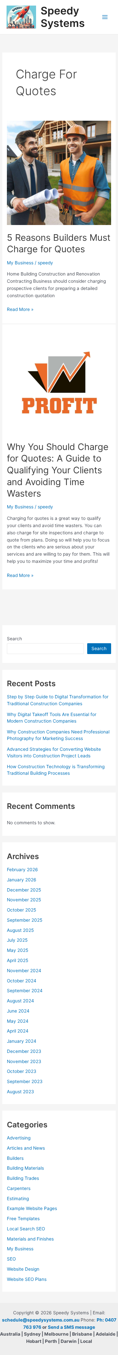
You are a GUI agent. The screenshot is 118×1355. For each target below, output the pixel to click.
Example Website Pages (32, 1208)
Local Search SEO (26, 1228)
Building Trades (23, 1178)
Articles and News (26, 1148)
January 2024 (21, 1041)
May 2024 (18, 1021)
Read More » (20, 309)
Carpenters (18, 1188)
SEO (11, 1259)
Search (14, 638)
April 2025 (17, 960)
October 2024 (21, 980)
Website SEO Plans (27, 1279)
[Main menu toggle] (105, 17)
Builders (15, 1158)
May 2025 (17, 950)
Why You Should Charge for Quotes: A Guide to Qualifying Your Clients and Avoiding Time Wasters (57, 470)
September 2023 (25, 1081)
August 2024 (20, 1000)
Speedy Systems (63, 17)
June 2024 (18, 1011)
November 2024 (24, 970)
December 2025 (24, 890)
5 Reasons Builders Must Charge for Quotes (58, 243)
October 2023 (21, 1071)
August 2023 (20, 1091)
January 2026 (21, 879)
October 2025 (21, 910)
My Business (20, 262)
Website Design (23, 1269)
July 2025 (17, 940)
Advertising (18, 1137)
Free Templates (23, 1218)
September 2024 (25, 990)
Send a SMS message (71, 1327)
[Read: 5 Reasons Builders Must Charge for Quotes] (59, 172)
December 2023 (24, 1051)
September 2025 (24, 920)
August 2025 (20, 930)
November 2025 (24, 899)
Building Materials (25, 1168)
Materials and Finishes (30, 1239)
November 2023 (24, 1061)
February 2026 (22, 869)
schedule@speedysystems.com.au (41, 1320)
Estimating (18, 1198)
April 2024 (18, 1031)
